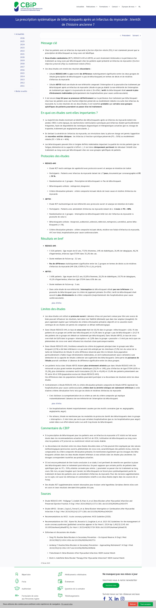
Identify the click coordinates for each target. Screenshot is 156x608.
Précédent (126, 35)
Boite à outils (21, 91)
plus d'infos (57, 303)
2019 (22, 60)
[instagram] (122, 599)
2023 (22, 47)
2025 (22, 41)
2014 (22, 76)
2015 (22, 73)
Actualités (20, 34)
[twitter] (110, 599)
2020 (22, 57)
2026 (22, 38)
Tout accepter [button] (145, 604)
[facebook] (104, 599)
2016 (22, 70)
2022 (22, 51)
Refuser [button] (133, 604)
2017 (22, 67)
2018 (22, 63)
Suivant (136, 35)
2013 (22, 79)
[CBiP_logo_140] (28, 2)
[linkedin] (116, 599)
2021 (22, 54)
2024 (22, 44)
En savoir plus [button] (67, 604)
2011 (22, 86)
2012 (22, 82)
